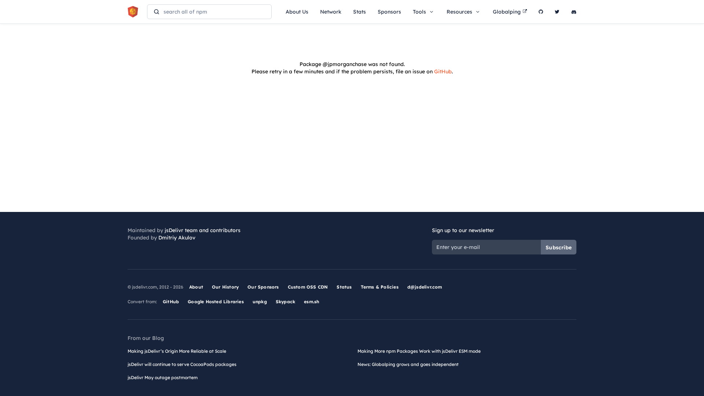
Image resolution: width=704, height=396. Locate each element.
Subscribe (559, 247)
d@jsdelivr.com (424, 287)
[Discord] (573, 11)
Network (330, 11)
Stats (359, 11)
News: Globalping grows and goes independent (408, 364)
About (196, 287)
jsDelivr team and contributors (203, 230)
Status (344, 287)
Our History (225, 287)
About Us (297, 11)
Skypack (285, 301)
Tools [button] (419, 11)
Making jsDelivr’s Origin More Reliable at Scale (177, 351)
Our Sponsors (263, 287)
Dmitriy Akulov (176, 237)
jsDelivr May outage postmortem (163, 377)
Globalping (507, 11)
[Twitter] (557, 11)
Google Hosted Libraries (216, 301)
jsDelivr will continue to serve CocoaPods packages (182, 364)
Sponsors (389, 11)
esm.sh (311, 301)
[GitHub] (541, 11)
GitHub (443, 71)
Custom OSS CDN (308, 287)
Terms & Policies (380, 287)
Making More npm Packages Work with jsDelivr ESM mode (419, 351)
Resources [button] (459, 11)
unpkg (260, 301)
